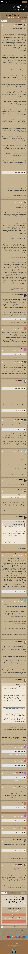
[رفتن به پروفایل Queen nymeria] (25, 554)
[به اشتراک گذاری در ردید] (15, 937)
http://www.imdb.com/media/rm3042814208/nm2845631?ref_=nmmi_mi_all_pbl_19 (14, 622)
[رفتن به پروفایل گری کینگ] (25, 600)
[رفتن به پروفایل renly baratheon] (25, 295)
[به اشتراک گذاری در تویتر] (26, 937)
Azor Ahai (20, 349)
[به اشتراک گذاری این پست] (2, 25)
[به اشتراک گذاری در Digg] (19, 937)
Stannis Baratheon (18, 840)
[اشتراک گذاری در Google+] (22, 937)
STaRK (21, 746)
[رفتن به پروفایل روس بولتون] (25, 361)
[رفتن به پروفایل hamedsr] (25, 25)
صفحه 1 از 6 (14, 21)
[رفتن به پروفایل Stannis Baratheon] (25, 840)
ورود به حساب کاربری (14, 921)
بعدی (5, 20)
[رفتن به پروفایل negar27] (25, 787)
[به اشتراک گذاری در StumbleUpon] (12, 937)
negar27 (21, 786)
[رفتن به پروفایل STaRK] (25, 746)
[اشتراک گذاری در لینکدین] (10, 937)
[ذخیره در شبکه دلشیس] (17, 937)
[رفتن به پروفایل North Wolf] (25, 451)
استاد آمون (20, 328)
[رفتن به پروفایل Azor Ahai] (25, 349)
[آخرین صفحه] (2, 21)
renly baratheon (19, 295)
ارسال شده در (18, 25)
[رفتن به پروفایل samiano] (25, 480)
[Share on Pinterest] (8, 937)
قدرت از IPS (14, 946)
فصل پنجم (10, 17)
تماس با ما (12, 943)
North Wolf (20, 450)
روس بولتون (20, 361)
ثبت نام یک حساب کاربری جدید (14, 914)
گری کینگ (20, 600)
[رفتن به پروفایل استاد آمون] (25, 328)
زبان (17, 943)
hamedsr (22, 17)
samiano (20, 479)
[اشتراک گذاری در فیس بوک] (24, 937)
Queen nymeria (19, 554)
